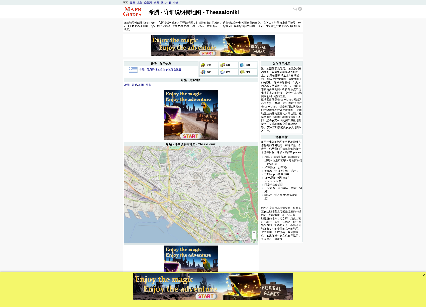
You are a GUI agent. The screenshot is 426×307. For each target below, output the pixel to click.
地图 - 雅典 (144, 84)
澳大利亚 (166, 2)
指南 (247, 72)
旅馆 (208, 65)
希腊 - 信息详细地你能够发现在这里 (160, 69)
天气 (228, 72)
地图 (247, 65)
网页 (125, 2)
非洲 (175, 2)
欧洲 (156, 2)
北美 (139, 2)
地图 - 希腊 (130, 84)
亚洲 (132, 2)
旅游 (208, 72)
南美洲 (148, 2)
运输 (228, 65)
